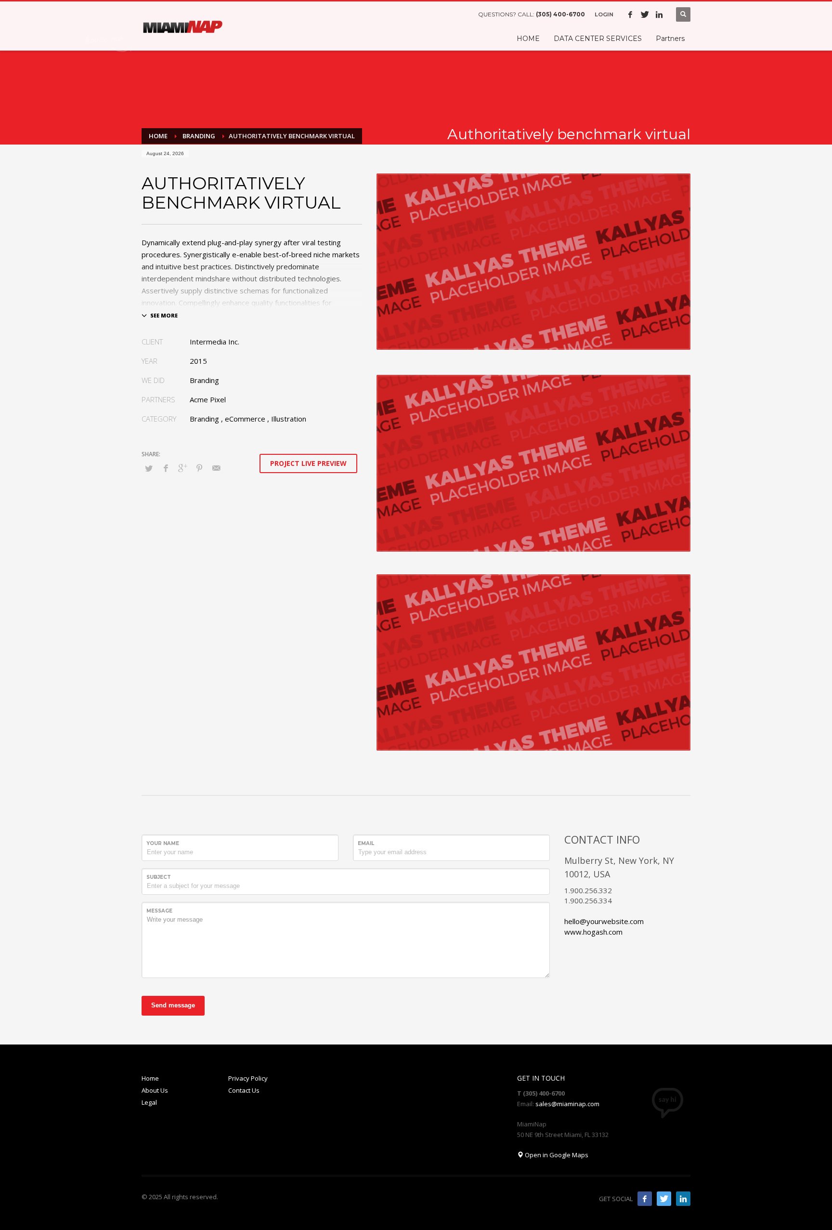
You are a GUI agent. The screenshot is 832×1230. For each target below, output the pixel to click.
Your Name (162, 843)
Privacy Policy (248, 1078)
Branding (204, 418)
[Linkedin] (659, 14)
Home (150, 1078)
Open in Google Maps (555, 1155)
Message (159, 911)
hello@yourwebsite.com (604, 921)
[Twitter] (644, 14)
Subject (158, 877)
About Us (155, 1090)
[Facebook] (630, 14)
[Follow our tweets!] (664, 1198)
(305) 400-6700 (560, 14)
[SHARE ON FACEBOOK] (165, 468)
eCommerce (245, 418)
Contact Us (244, 1090)
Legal (149, 1102)
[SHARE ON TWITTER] (149, 468)
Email (366, 843)
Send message (173, 1005)
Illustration (288, 418)
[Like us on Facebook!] (644, 1198)
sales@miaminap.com (567, 1103)
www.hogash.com (593, 932)
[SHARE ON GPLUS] (182, 468)
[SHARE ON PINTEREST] (199, 468)
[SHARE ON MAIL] (216, 468)
